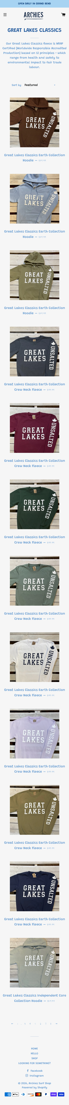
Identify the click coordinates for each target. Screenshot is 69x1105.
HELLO (34, 1053)
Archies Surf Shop (40, 1083)
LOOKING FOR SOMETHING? (34, 1063)
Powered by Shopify (34, 1087)
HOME (34, 1048)
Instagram (36, 1076)
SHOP (34, 1058)
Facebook (36, 1071)
